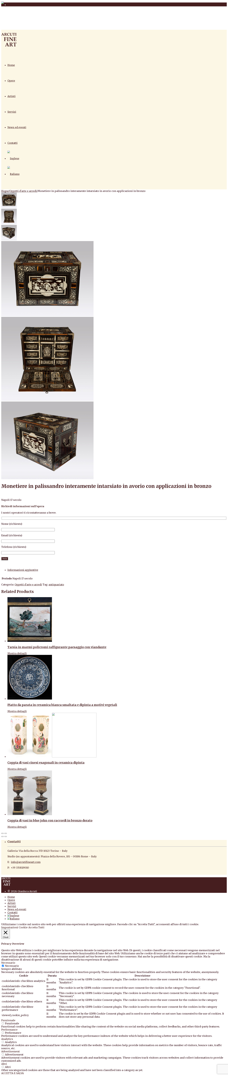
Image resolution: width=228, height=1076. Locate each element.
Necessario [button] (8, 962)
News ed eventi (16, 127)
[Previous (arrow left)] (2, 836)
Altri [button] (4, 1063)
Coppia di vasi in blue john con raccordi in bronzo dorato (49, 820)
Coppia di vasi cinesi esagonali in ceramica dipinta (46, 762)
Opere (11, 80)
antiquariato (56, 584)
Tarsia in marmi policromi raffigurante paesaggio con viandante (56, 647)
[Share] (5, 833)
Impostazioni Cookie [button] (14, 927)
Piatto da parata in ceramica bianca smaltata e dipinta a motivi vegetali (62, 705)
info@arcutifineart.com (25, 862)
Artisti (11, 96)
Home (11, 65)
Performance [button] (9, 1029)
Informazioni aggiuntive (22, 569)
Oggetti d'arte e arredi (23, 191)
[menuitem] (13, 158)
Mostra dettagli (17, 653)
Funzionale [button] (8, 1020)
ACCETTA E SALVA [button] (12, 1073)
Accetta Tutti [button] (36, 927)
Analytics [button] (7, 1039)
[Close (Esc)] (2, 833)
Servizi (11, 111)
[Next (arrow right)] (5, 836)
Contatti (12, 142)
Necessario (12, 965)
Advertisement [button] (10, 1051)
